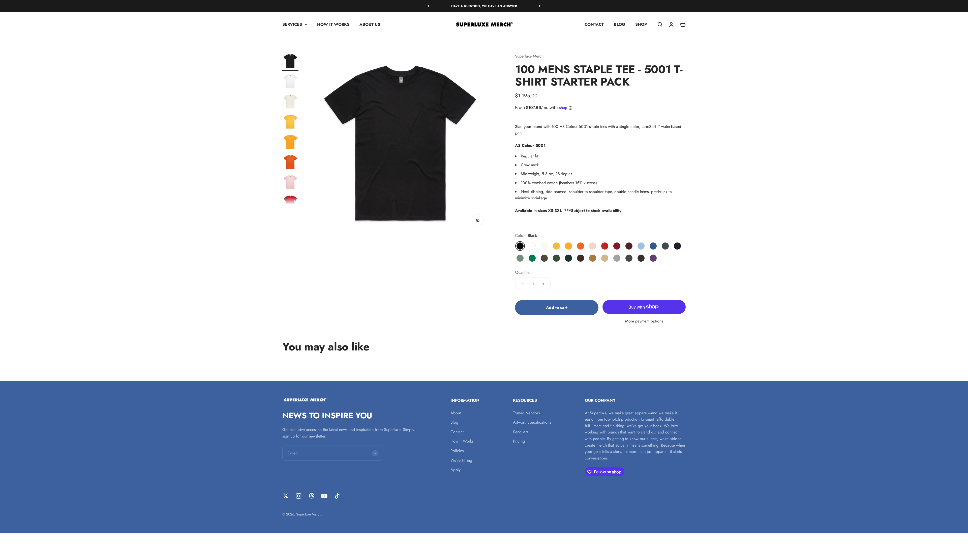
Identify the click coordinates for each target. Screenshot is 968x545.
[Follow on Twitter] (285, 496)
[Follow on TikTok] (337, 496)
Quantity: (522, 272)
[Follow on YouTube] (324, 496)
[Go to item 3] (290, 102)
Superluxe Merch (529, 56)
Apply (455, 470)
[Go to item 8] (290, 203)
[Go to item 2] (290, 82)
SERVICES (292, 24)
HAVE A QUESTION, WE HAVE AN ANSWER (484, 6)
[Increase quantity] (543, 284)
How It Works (461, 441)
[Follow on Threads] (311, 496)
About (455, 413)
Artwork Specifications (532, 422)
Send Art (520, 432)
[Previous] (428, 6)
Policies (457, 451)
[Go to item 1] (290, 62)
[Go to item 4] (290, 122)
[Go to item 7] (290, 183)
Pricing (519, 441)
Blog (454, 422)
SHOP (641, 24)
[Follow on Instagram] (298, 496)
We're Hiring (461, 460)
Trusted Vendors (526, 413)
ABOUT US (369, 24)
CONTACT (594, 24)
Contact (457, 432)
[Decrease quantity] (522, 284)
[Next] (540, 6)
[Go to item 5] (290, 142)
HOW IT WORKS (333, 24)
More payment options (644, 321)
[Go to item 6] (290, 163)
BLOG (619, 24)
